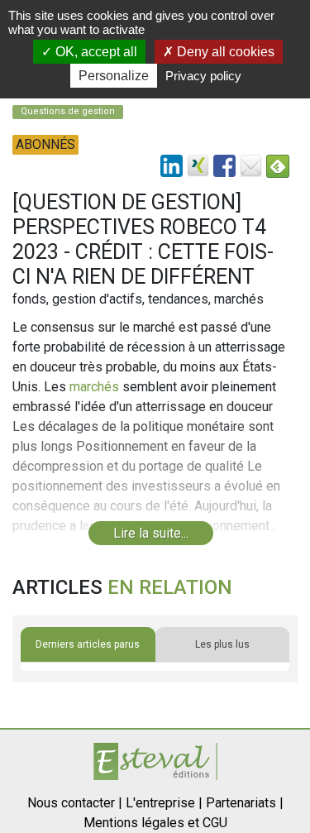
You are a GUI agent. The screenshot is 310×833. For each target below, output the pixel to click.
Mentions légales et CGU (155, 823)
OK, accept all (94, 52)
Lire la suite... (150, 533)
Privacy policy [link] (203, 76)
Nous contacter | (74, 803)
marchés (94, 387)
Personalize (114, 76)
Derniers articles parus (88, 644)
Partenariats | (245, 803)
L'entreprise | (164, 803)
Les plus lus (222, 644)
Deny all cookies (224, 52)
